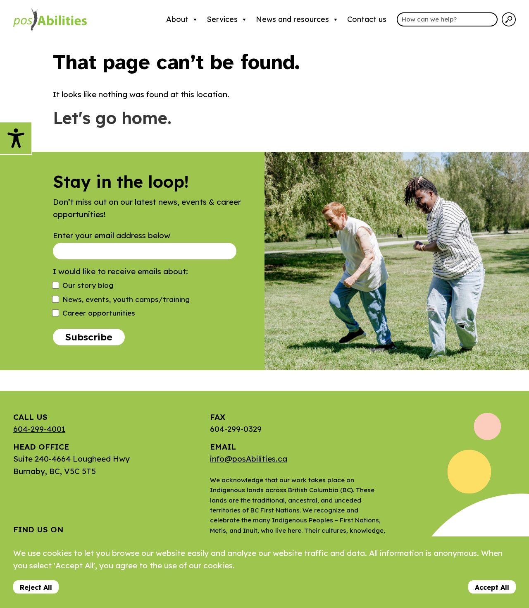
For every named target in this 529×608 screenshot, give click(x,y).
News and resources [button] (292, 19)
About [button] (177, 19)
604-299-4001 (39, 429)
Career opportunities (98, 313)
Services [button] (222, 19)
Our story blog (87, 285)
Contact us (366, 19)
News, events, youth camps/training (126, 299)
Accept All (492, 587)
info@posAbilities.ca (248, 459)
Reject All (36, 587)
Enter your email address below (111, 235)
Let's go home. (112, 118)
